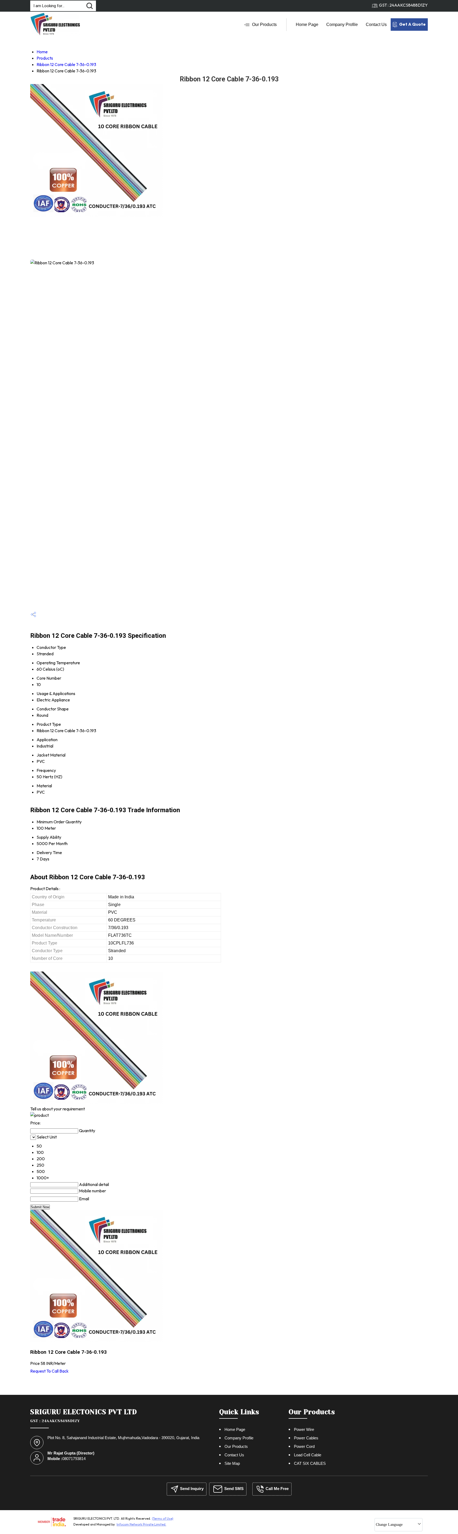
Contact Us (376, 24)
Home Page (307, 24)
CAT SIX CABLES (310, 1463)
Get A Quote (412, 24)
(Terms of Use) (162, 1518)
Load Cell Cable (307, 1455)
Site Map (232, 1463)
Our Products (264, 24)
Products (45, 58)
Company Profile (342, 24)
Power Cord (304, 1446)
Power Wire (304, 1429)
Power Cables (306, 1438)
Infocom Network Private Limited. (141, 1524)
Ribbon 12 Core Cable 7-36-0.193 (66, 64)
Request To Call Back (49, 1371)
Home (42, 51)
